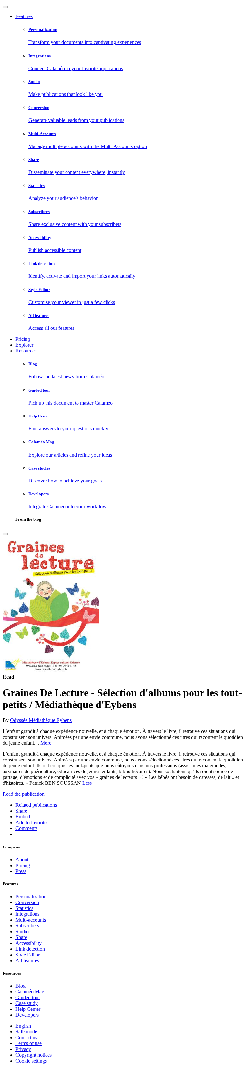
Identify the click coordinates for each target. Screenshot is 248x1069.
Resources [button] (26, 350)
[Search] (5, 534)
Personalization (31, 896)
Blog (21, 985)
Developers (27, 1015)
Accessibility (29, 943)
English (23, 1026)
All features (27, 960)
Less (87, 783)
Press (21, 871)
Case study (27, 1003)
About (22, 859)
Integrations (27, 914)
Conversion (27, 902)
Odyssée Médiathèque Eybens (41, 720)
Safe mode (26, 1031)
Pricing (23, 339)
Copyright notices (34, 1055)
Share (21, 937)
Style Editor (28, 954)
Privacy (23, 1049)
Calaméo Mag (30, 991)
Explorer (24, 345)
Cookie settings (31, 1061)
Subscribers (27, 925)
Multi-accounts (31, 920)
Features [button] (24, 16)
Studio (22, 931)
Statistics (24, 908)
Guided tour (28, 997)
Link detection (30, 949)
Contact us (26, 1037)
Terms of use (29, 1043)
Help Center (28, 1009)
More (45, 743)
